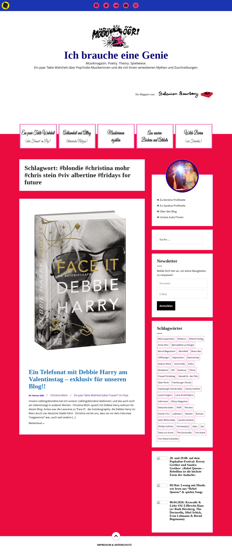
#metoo (182, 338)
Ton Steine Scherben (168, 438)
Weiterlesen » (36, 423)
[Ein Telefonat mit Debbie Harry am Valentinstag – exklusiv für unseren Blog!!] (81, 274)
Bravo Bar (196, 351)
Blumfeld (183, 351)
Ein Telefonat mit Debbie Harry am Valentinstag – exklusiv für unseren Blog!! (78, 379)
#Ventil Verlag (196, 338)
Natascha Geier (165, 407)
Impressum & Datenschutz (114, 544)
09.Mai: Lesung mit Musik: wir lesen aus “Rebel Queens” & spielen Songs (188, 489)
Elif (172, 370)
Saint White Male (166, 420)
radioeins (177, 413)
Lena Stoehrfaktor (184, 395)
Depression (178, 357)
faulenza (182, 370)
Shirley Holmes (165, 426)
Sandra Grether (186, 420)
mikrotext (163, 401)
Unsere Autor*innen (171, 217)
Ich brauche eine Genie (116, 55)
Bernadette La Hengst (183, 344)
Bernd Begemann (166, 351)
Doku (191, 363)
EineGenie (163, 370)
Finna (192, 370)
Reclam (189, 413)
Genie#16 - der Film (188, 376)
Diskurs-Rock (164, 363)
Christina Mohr (59, 395)
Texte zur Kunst (166, 432)
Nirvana (189, 407)
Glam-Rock (163, 382)
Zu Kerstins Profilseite (172, 199)
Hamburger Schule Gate (170, 388)
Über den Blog (168, 211)
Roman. (200, 413)
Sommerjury (182, 426)
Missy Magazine (179, 401)
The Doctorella (184, 432)
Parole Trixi (163, 413)
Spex (194, 426)
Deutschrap (193, 357)
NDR (179, 407)
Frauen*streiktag (166, 376)
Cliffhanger (163, 357)
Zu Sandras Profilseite (172, 205)
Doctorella (179, 363)
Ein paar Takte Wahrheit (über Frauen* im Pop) (101, 395)
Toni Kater (200, 432)
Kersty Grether (192, 388)
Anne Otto (163, 344)
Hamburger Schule (181, 382)
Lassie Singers (165, 395)
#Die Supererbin (166, 338)
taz (202, 426)
